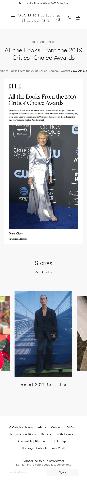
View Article (79, 71)
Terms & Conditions (22, 434)
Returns (46, 434)
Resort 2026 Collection (43, 384)
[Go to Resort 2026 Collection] (43, 334)
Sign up (63, 472)
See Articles (43, 272)
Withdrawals (65, 434)
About (42, 427)
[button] (5, 332)
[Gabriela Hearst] (36, 18)
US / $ (58, 17)
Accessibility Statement (33, 441)
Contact (56, 427)
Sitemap (60, 441)
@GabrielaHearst (21, 427)
